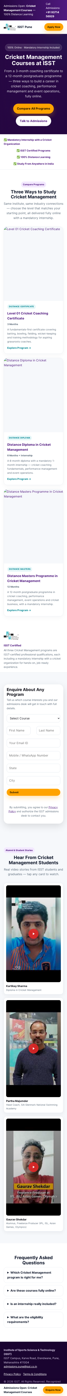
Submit (14, 792)
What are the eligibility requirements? (25, 1319)
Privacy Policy (12, 1374)
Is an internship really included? (33, 1304)
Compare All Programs (33, 108)
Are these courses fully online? (33, 1290)
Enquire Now (53, 1389)
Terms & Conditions (35, 1374)
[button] (33, 933)
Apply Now (53, 26)
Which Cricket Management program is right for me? (29, 1275)
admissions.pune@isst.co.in (20, 1366)
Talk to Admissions (33, 121)
